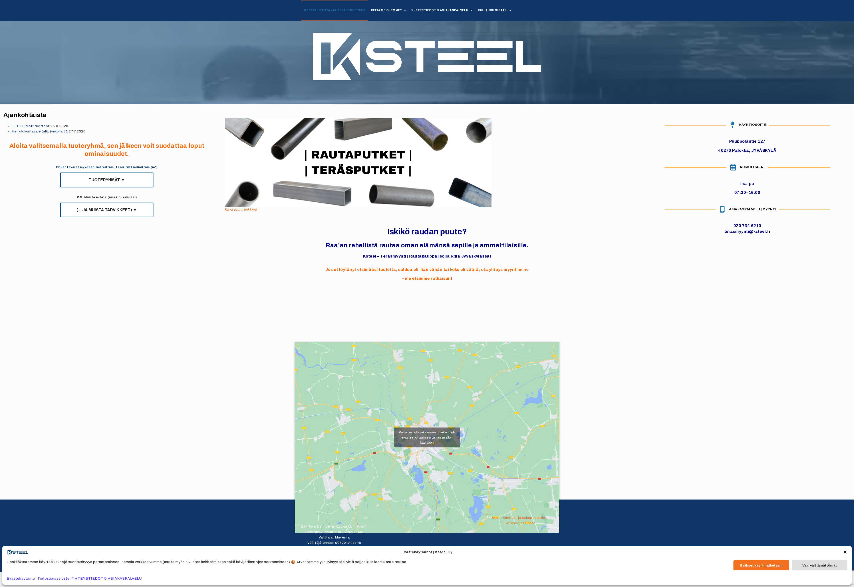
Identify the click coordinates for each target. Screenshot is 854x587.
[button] (845, 552)
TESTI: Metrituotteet (31, 126)
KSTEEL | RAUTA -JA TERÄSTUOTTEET (334, 10)
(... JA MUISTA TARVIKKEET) (107, 210)
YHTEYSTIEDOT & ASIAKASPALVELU (107, 578)
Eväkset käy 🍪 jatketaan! (761, 565)
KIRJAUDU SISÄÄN (492, 10)
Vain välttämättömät (819, 565)
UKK (494, 518)
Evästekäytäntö (21, 578)
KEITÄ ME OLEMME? (386, 10)
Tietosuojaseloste (53, 578)
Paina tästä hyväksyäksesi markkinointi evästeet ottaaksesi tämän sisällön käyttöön (427, 437)
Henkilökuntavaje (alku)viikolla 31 (40, 131)
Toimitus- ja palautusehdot (524, 518)
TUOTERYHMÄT (107, 180)
